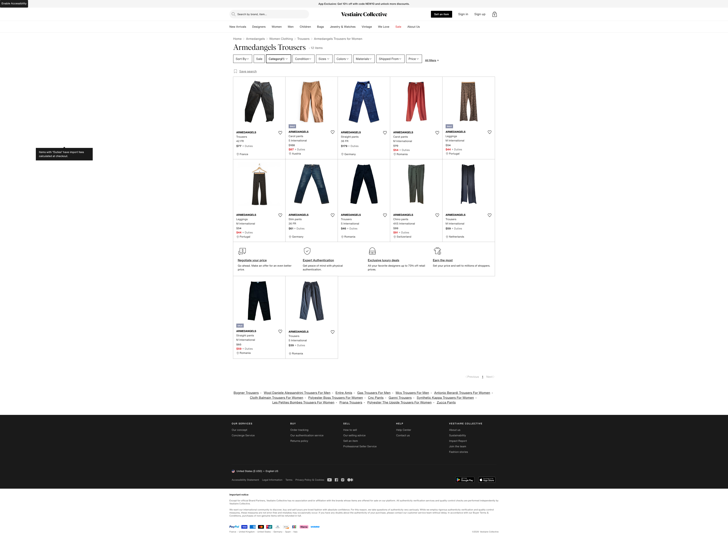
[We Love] (392, 26)
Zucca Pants (446, 402)
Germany (277, 531)
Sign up (480, 14)
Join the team (457, 446)
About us (454, 430)
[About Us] (422, 26)
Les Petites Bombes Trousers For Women (303, 402)
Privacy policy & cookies (309, 480)
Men (291, 27)
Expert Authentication (318, 260)
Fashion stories (458, 452)
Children (305, 27)
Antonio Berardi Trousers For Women (462, 392)
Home (237, 38)
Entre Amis (344, 392)
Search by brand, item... (252, 14)
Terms (288, 480)
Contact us (403, 435)
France (232, 531)
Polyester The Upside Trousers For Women (399, 402)
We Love (383, 27)
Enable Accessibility (14, 3)
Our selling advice (354, 435)
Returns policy (299, 441)
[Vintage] (375, 26)
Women (277, 27)
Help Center (403, 430)
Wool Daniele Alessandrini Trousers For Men (297, 392)
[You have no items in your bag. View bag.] (494, 14)
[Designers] (268, 26)
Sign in (463, 14)
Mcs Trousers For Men (412, 392)
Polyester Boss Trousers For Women (335, 397)
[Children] (313, 26)
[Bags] (326, 26)
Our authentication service (306, 435)
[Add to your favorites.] (280, 132)
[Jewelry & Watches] (358, 26)
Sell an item (441, 14)
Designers (259, 27)
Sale (398, 27)
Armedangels (255, 38)
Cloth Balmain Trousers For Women (276, 397)
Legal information (272, 480)
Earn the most (443, 260)
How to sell (350, 430)
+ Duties (247, 146)
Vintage (367, 27)
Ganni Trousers (400, 397)
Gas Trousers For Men (374, 392)
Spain (288, 531)
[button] (494, 14)
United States (264, 531)
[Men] (296, 26)
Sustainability (457, 435)
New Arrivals (237, 27)
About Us (413, 27)
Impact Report (458, 441)
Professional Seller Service (360, 446)
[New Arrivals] (249, 26)
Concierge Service (243, 435)
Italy (295, 531)
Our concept (239, 430)
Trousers (303, 38)
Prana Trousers (350, 402)
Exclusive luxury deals (383, 260)
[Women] (284, 26)
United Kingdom (247, 531)
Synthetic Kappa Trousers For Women (445, 397)
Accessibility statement (245, 480)
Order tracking (299, 430)
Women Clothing (281, 38)
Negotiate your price (252, 260)
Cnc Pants (376, 397)
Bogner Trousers (246, 392)
